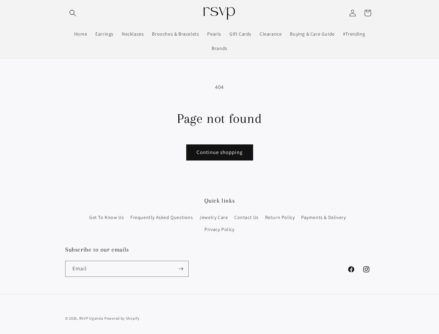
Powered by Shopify (122, 318)
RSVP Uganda (91, 318)
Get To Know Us (106, 217)
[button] (72, 13)
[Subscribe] (180, 269)
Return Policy (280, 217)
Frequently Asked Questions (161, 217)
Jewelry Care (213, 217)
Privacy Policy (219, 229)
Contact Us (246, 217)
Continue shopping (220, 152)
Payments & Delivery (323, 217)
